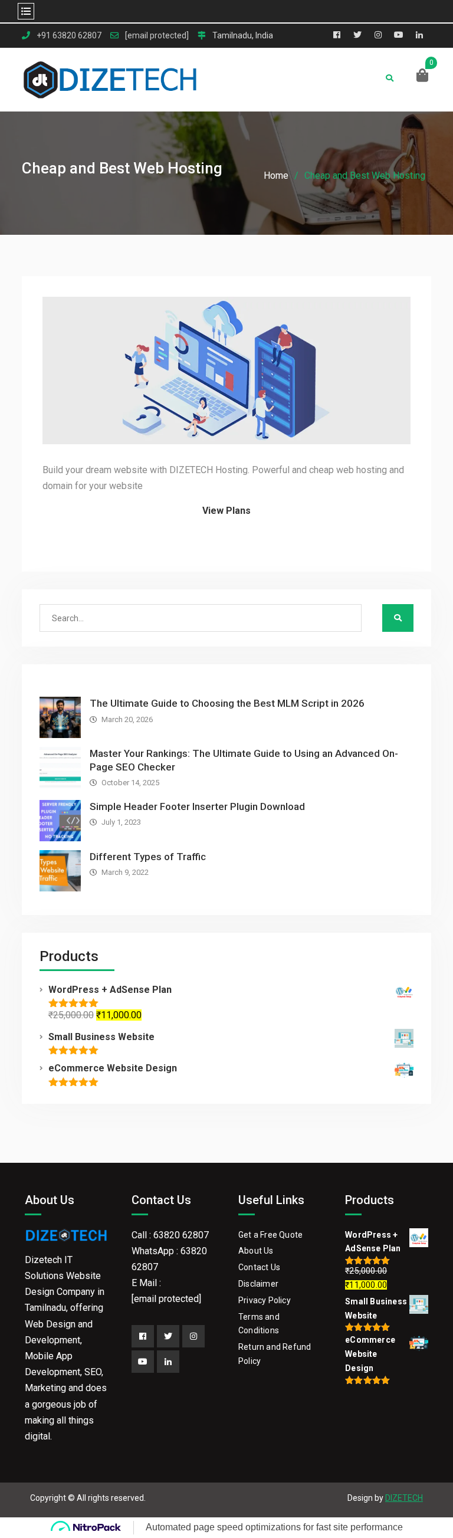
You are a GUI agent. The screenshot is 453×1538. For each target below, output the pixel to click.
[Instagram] (193, 1336)
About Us (256, 1250)
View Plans (226, 510)
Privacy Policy (264, 1300)
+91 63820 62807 (69, 35)
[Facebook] (143, 1336)
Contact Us (259, 1267)
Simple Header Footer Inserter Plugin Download (197, 806)
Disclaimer (258, 1283)
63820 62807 (181, 1235)
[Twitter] (168, 1336)
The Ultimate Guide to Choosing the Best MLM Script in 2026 (227, 703)
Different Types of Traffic (148, 857)
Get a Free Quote (270, 1234)
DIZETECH (404, 1498)
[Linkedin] (168, 1361)
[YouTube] (143, 1361)
